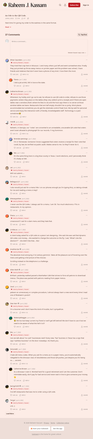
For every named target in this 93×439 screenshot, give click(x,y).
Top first (84, 35)
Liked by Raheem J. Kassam (21, 62)
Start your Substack (40, 428)
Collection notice (62, 423)
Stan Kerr (13, 303)
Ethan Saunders (16, 60)
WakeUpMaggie (20, 317)
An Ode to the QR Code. (15, 15)
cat (11, 167)
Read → (8, 27)
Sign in (86, 5)
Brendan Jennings (21, 139)
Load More (10, 414)
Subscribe (74, 5)
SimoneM (14, 349)
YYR (11, 122)
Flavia (16, 79)
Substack (35, 434)
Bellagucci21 (15, 181)
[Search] (60, 5)
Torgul (12, 400)
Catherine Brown (16, 91)
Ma (15, 153)
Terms (52, 423)
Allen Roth (14, 269)
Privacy (46, 423)
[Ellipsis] (86, 60)
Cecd (12, 286)
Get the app (57, 428)
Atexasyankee (15, 198)
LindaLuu (13, 229)
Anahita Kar (14, 249)
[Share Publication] (65, 5)
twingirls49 (14, 386)
